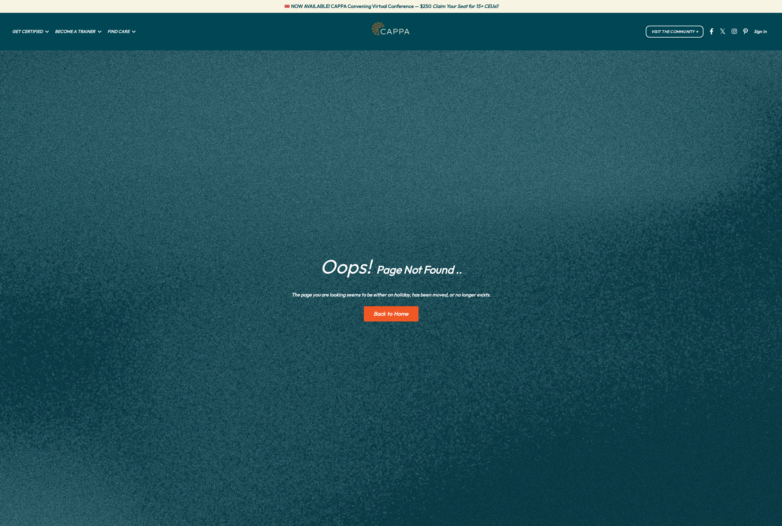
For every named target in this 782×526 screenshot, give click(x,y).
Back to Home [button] (391, 313)
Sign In (760, 31)
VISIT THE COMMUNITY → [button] (674, 31)
